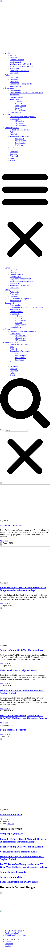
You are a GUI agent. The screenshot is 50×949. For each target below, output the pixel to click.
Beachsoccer (19, 139)
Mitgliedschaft (15, 62)
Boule (12, 147)
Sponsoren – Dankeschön (19, 71)
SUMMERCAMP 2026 (11, 525)
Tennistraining (15, 90)
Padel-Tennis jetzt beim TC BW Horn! (19, 881)
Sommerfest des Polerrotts (13, 729)
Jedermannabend (16, 97)
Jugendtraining (15, 112)
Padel (12, 132)
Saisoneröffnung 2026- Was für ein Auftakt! (22, 650)
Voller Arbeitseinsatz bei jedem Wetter (18, 670)
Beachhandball (20, 143)
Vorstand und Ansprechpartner (21, 66)
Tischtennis (14, 152)
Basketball (14, 156)
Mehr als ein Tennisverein (19, 130)
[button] (25, 214)
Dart (11, 149)
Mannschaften (15, 99)
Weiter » (11, 824)
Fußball (13, 158)
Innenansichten (15, 86)
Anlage (7, 75)
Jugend (7, 114)
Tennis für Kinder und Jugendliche (23, 117)
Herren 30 (18, 103)
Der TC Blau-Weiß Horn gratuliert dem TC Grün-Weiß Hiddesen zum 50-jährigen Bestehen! (24, 716)
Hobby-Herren (20, 106)
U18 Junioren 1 (20, 121)
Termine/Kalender (17, 60)
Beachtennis (19, 145)
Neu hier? (13, 55)
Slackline (13, 154)
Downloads (14, 73)
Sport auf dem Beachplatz (19, 136)
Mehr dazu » (5, 541)
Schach (12, 160)
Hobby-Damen (20, 110)
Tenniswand (14, 82)
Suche (2, 430)
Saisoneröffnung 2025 (11, 814)
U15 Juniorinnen (21, 125)
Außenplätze (14, 77)
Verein (7, 53)
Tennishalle (14, 79)
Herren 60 (18, 108)
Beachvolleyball (21, 141)
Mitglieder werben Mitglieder (21, 64)
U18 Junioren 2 (20, 123)
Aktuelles (13, 57)
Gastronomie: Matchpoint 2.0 (21, 84)
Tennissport (9, 88)
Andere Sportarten (12, 128)
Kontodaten (14, 68)
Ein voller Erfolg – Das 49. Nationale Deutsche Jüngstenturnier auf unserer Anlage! (23, 589)
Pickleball (13, 134)
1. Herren (18, 101)
